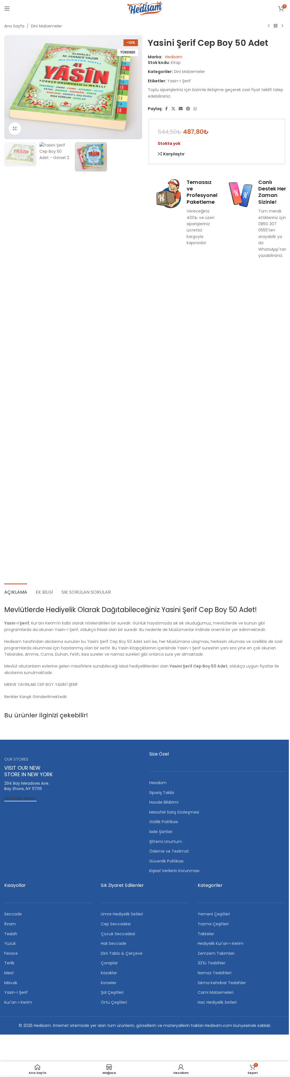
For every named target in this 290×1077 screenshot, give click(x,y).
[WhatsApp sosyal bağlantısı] (195, 109)
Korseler (108, 983)
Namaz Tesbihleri (214, 973)
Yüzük (10, 943)
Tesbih (10, 934)
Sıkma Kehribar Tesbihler (222, 983)
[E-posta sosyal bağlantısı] (180, 109)
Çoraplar (109, 963)
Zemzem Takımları (216, 953)
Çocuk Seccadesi (118, 934)
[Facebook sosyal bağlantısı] (166, 109)
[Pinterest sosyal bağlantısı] (188, 109)
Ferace (11, 953)
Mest (9, 973)
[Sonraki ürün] (282, 26)
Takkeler (206, 934)
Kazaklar (109, 973)
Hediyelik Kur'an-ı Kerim (221, 943)
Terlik (9, 963)
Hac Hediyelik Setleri (217, 1002)
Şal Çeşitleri (112, 992)
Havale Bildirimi (163, 802)
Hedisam (173, 57)
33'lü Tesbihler (211, 963)
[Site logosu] (145, 8)
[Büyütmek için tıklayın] (14, 128)
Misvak (10, 983)
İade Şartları (160, 831)
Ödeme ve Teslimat (169, 851)
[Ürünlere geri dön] (275, 26)
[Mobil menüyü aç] (7, 8)
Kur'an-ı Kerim (18, 1002)
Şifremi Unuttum (165, 841)
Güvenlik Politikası (166, 861)
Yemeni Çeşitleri (214, 914)
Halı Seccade (113, 943)
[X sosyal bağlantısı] (173, 109)
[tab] (15, 591)
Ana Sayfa (14, 26)
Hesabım (158, 783)
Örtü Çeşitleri (114, 1002)
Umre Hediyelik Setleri (122, 914)
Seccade (13, 914)
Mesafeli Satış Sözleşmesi (174, 812)
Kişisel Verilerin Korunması (174, 871)
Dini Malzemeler (46, 26)
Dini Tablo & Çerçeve (121, 953)
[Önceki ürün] (268, 26)
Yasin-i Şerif (179, 81)
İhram (10, 924)
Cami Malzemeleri (215, 992)
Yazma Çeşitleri (213, 924)
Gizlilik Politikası (163, 822)
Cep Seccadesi (116, 924)
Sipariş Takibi (161, 792)
